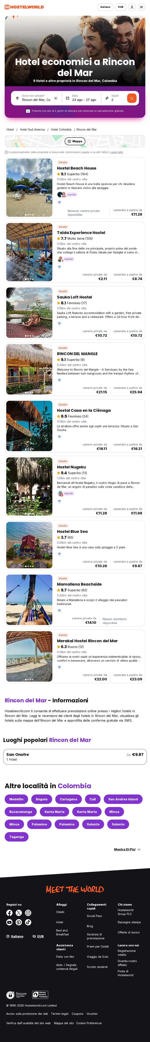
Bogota (41, 799)
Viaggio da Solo (97, 956)
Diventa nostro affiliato (127, 963)
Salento (93, 824)
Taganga (16, 837)
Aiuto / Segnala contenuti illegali (67, 966)
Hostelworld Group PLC (125, 912)
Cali (93, 799)
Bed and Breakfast (62, 932)
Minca (114, 812)
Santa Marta (54, 812)
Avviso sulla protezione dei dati (27, 1013)
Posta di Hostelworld (125, 973)
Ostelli (60, 912)
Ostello (63, 162)
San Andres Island (123, 799)
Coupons (78, 1013)
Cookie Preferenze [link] (89, 1023)
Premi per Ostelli (98, 946)
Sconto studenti (97, 967)
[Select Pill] (132, 7)
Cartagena (68, 799)
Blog (90, 926)
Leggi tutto (116, 152)
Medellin (16, 799)
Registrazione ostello (127, 952)
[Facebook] (9, 913)
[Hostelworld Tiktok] (28, 922)
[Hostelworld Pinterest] (19, 922)
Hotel (59, 922)
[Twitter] (19, 913)
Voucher (92, 1013)
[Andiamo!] (132, 98)
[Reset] (55, 98)
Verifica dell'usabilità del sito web (28, 1023)
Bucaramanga (20, 812)
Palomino (39, 824)
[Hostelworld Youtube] (9, 922)
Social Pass (94, 916)
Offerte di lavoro (129, 932)
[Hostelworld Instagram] (28, 913)
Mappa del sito (64, 1023)
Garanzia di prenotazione (95, 936)
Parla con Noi (65, 956)
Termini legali (59, 1013)
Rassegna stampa (129, 922)
